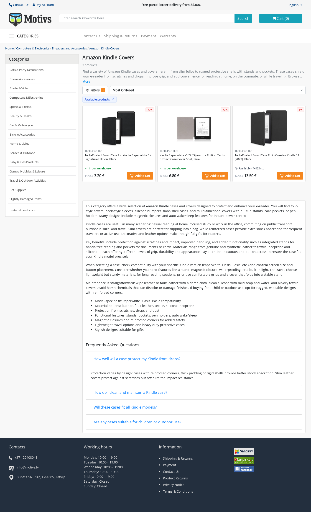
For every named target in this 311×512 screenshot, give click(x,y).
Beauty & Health (21, 116)
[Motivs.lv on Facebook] (244, 469)
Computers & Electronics (32, 48)
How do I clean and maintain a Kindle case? (130, 392)
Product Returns (175, 478)
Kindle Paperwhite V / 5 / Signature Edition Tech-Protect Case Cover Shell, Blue (192, 157)
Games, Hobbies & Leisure (27, 171)
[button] (295, 5)
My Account (45, 5)
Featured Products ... (23, 210)
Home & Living (19, 144)
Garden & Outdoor (22, 153)
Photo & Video (19, 88)
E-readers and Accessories (69, 48)
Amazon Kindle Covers (104, 48)
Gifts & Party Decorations (26, 70)
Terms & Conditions (178, 491)
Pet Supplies (18, 190)
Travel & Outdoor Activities (28, 180)
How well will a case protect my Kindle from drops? (137, 358)
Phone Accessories (22, 79)
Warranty (168, 36)
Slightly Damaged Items (25, 199)
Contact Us (21, 5)
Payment (148, 36)
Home (9, 48)
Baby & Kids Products (24, 162)
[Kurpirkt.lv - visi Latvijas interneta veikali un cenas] (244, 461)
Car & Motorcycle (21, 125)
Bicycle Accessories (22, 134)
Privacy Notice (173, 485)
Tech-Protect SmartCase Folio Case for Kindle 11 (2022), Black (267, 157)
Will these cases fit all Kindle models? (125, 407)
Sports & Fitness (20, 107)
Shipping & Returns (120, 36)
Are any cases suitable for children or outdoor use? (137, 422)
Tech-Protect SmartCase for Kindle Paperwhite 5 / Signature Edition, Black (118, 157)
